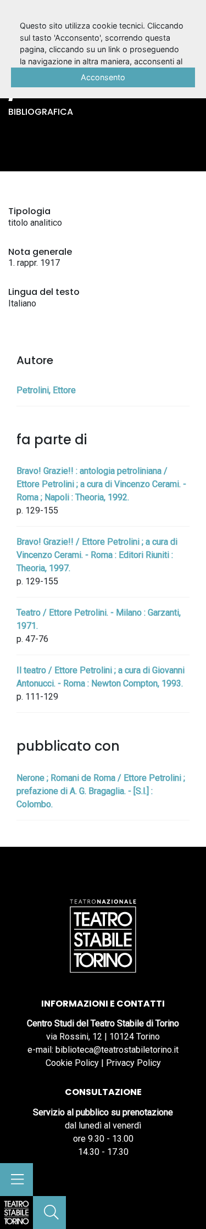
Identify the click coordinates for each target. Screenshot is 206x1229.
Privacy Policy (133, 1063)
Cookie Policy (72, 1063)
